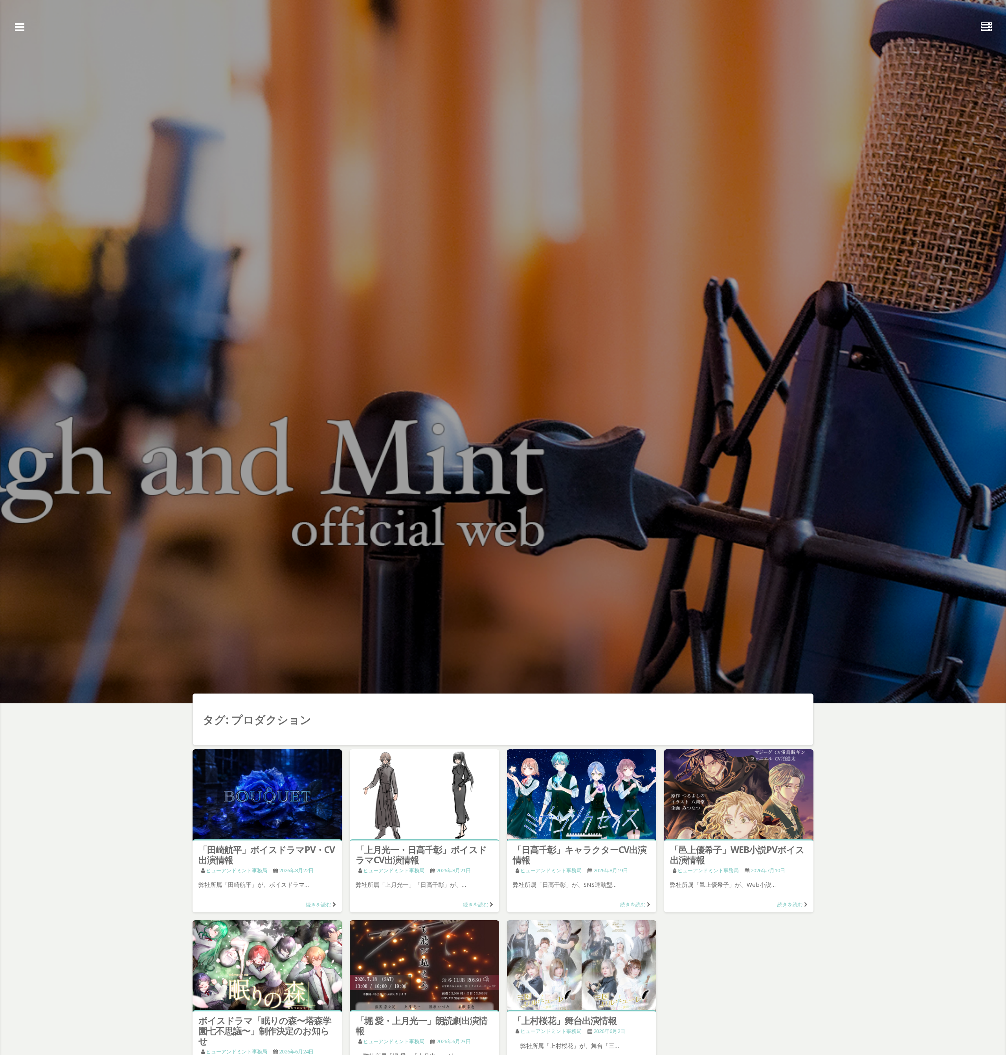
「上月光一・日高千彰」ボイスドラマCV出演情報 (421, 854)
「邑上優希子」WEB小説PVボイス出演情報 (737, 854)
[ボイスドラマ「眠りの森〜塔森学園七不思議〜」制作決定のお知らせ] (267, 966)
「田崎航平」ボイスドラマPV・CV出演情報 (266, 854)
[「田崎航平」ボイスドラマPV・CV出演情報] (267, 795)
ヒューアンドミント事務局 (236, 870)
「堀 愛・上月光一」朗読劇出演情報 (421, 1025)
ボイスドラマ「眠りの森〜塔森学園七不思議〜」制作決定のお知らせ (264, 1030)
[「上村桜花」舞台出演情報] (581, 966)
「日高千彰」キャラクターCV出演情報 (579, 854)
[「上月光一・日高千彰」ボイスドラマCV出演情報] (424, 795)
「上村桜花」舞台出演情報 (565, 1020)
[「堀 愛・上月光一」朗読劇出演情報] (424, 966)
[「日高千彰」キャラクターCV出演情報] (581, 795)
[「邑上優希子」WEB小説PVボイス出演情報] (738, 795)
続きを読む (318, 904)
